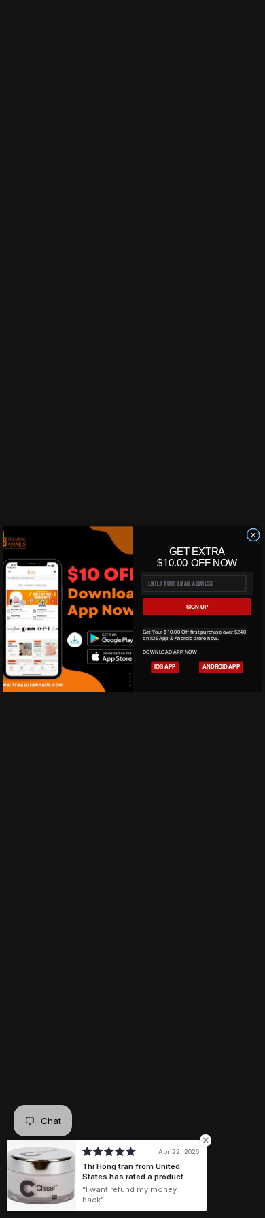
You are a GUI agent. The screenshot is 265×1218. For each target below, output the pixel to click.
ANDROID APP (221, 666)
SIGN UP (197, 606)
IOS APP (164, 666)
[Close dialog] (253, 535)
